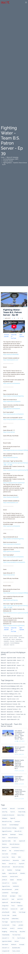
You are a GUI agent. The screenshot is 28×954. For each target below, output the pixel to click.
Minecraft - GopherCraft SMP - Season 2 (12, 675)
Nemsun (17, 941)
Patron (13, 639)
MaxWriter (9, 870)
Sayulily (4, 873)
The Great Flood (16, 934)
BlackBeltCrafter (16, 947)
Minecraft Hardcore (13, 837)
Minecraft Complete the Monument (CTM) (13, 683)
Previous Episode (6, 335)
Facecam (12, 641)
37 (17, 771)
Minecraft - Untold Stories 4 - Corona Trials (13, 714)
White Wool (5, 909)
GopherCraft (22, 841)
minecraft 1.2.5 (5, 947)
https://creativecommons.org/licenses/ (14, 483)
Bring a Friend (5, 918)
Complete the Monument (8, 815)
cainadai (14, 915)
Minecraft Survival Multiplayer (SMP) (13, 635)
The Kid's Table (5, 915)
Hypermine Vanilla (6, 841)
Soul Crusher (5, 854)
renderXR (21, 828)
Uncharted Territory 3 (19, 850)
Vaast (12, 899)
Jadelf (21, 909)
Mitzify (14, 912)
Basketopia (18, 639)
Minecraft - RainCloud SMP (9, 670)
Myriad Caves (5, 847)
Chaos (20, 896)
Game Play (4, 811)
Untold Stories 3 (15, 847)
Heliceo (13, 857)
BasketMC (6, 641)
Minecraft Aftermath (7, 889)
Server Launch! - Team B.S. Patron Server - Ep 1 (20, 749)
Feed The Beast (21, 938)
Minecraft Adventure (14, 844)
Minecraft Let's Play (7, 821)
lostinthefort (16, 886)
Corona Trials (5, 857)
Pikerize (4, 863)
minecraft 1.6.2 (5, 883)
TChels (14, 925)
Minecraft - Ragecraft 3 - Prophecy (11, 691)
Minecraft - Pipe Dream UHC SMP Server (12, 673)
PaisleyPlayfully (5, 934)
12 (14, 318)
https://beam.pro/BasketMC (11, 354)
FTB (13, 938)
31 (17, 798)
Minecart (4, 850)
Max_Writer (22, 931)
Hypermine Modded (7, 941)
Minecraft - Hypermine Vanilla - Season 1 (12, 660)
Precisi (13, 905)
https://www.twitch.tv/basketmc (12, 401)
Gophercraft (5, 902)
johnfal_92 (4, 879)
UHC (3, 870)
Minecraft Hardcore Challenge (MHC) (12, 688)
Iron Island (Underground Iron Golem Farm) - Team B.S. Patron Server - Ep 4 (19, 735)
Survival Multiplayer (15, 643)
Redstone (4, 844)
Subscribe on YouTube (13, 336)
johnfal (16, 889)
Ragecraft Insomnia (6, 831)
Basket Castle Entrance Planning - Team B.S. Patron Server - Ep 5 (20, 764)
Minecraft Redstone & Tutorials (10, 704)
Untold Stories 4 (6, 860)
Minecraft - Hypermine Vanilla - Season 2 (13, 657)
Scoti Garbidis (7, 639)
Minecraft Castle (6, 867)
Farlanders (22, 873)
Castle (23, 860)
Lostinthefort (5, 892)
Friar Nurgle (5, 922)
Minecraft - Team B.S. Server (10, 637)
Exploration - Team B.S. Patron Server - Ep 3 (20, 779)
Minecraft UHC (18, 831)
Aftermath (4, 896)
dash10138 (19, 899)
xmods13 (12, 928)
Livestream (6, 643)
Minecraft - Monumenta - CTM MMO (11, 711)
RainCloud (20, 905)
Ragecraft (12, 818)
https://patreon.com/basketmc (11, 383)
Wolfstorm (13, 944)
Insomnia (14, 883)
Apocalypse (12, 896)
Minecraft (6, 645)
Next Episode (21, 335)
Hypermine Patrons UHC (16, 922)
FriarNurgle (18, 870)
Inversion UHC (14, 909)
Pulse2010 (4, 876)
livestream (4, 928)
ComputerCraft (5, 951)
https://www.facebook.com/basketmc (13, 414)
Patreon (22, 637)
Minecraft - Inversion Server (9, 668)
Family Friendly (19, 641)
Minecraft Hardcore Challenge (9, 828)
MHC (15, 841)
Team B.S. (12, 645)
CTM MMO (14, 854)
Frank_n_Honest (16, 951)
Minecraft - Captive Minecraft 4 (10, 719)
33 (17, 784)
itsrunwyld (21, 944)
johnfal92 (21, 925)
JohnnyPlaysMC (5, 912)
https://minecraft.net (9, 432)
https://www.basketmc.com (10, 360)
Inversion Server (14, 876)
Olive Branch (5, 944)
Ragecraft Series (6, 886)
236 (17, 741)
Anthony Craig (13, 931)
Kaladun (12, 879)
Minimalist (19, 879)
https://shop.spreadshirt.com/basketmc (14, 419)
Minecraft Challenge (15, 902)
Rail (10, 850)
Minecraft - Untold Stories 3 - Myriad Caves (13, 706)
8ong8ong (4, 931)
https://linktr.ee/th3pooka (10, 457)
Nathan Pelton (20, 815)
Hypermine (4, 834)
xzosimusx (20, 928)
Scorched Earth (5, 925)
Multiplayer (4, 818)
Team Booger (22, 912)
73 (17, 754)
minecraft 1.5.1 (5, 938)
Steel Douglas (14, 892)
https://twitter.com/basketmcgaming (13, 396)
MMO (19, 857)
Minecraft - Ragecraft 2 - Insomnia (11, 696)
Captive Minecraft (13, 873)
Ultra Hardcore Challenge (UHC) (10, 694)
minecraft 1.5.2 (12, 863)
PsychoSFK (21, 863)
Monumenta (16, 860)
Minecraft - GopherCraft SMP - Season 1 (12, 665)
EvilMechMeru (15, 918)
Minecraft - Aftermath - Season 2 (10, 717)
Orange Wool (5, 905)
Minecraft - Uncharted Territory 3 (11, 709)
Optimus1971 (5, 899)
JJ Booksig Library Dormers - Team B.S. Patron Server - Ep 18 (20, 793)
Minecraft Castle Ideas (18, 867)
